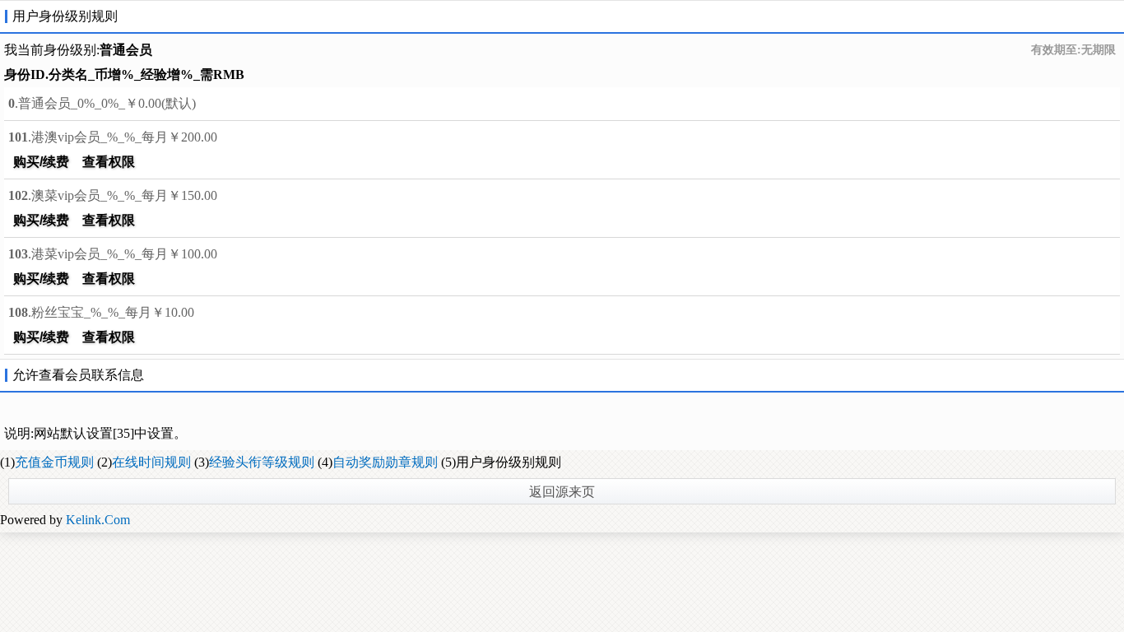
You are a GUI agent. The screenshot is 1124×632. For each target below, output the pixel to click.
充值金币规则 (54, 462)
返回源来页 (562, 492)
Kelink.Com (98, 520)
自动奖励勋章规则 (385, 462)
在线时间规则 (151, 462)
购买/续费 (41, 162)
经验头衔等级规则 (261, 462)
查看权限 (108, 162)
